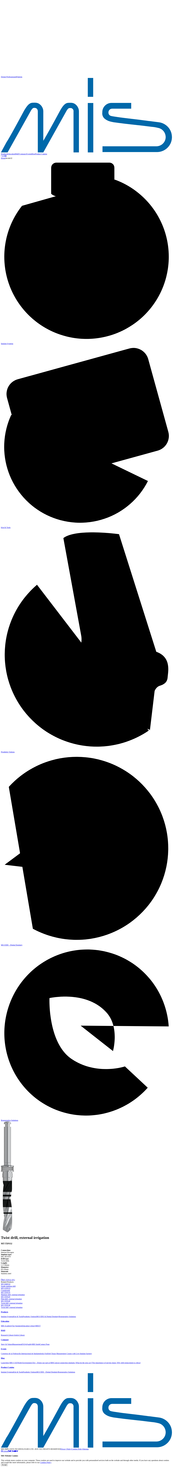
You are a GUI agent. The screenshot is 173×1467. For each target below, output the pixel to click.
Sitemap (86, 1449)
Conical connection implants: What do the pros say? (73, 1363)
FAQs (24, 1344)
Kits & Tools (18, 1317)
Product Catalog (41, 154)
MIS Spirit (36, 1344)
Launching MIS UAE (9, 1363)
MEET (38, 1326)
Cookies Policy (77, 1449)
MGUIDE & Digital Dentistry (47, 1317)
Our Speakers (17, 1326)
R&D (17, 154)
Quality (29, 1344)
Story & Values (6, 1344)
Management (17, 1344)
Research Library (7, 1335)
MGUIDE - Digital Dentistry (47, 1372)
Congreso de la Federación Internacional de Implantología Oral (24, 1354)
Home (3, 158)
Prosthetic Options (29, 1317)
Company (22, 154)
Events (28, 154)
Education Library (28, 1326)
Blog (33, 154)
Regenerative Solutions (67, 1317)
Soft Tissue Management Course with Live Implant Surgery (70, 1354)
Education (11, 154)
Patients (19, 77)
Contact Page (45, 1344)
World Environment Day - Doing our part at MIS (35, 1363)
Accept (4, 1465)
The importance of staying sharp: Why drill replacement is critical (116, 1363)
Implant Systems (7, 1317)
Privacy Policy (65, 1449)
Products (4, 154)
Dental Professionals (8, 77)
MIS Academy (6, 1326)
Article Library (19, 1335)
